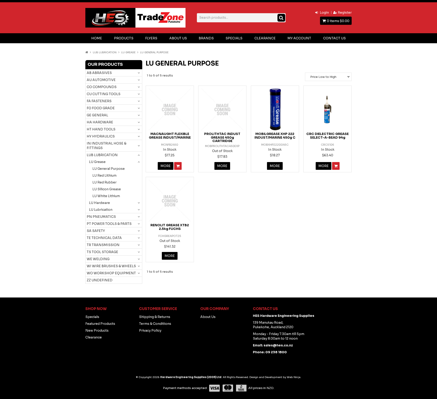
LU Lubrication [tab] (100, 210)
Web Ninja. (294, 377)
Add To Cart (178, 166)
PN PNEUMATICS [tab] (101, 217)
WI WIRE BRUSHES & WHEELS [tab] (111, 266)
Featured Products (100, 324)
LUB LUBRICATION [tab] (102, 155)
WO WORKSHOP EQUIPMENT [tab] (111, 273)
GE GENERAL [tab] (97, 115)
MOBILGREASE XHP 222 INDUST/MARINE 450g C (274, 135)
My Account (299, 38)
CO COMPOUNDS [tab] (102, 87)
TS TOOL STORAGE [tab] (102, 252)
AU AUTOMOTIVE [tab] (101, 80)
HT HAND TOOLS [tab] (101, 129)
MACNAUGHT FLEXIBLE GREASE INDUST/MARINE (170, 135)
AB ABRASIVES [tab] (99, 73)
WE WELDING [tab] (98, 259)
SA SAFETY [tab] (96, 231)
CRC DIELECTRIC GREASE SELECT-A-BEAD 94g (327, 135)
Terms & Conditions (155, 324)
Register (345, 12)
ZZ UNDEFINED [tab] (99, 280)
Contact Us (334, 38)
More (165, 166)
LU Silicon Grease (106, 189)
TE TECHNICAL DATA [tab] (104, 238)
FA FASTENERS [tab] (99, 101)
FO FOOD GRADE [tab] (101, 108)
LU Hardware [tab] (99, 203)
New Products (97, 330)
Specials (234, 38)
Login (324, 12)
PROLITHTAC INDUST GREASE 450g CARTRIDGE (222, 137)
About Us (178, 38)
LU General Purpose (108, 169)
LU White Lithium (106, 196)
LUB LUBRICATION (105, 52)
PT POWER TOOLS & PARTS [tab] (109, 224)
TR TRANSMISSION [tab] (103, 245)
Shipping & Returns (154, 317)
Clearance (265, 38)
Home (96, 38)
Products (123, 38)
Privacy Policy (150, 330)
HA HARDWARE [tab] (100, 122)
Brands (206, 38)
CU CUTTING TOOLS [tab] (103, 94)
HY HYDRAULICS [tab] (101, 136)
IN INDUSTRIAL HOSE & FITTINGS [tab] (106, 145)
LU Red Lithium (104, 175)
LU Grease (128, 52)
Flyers (151, 38)
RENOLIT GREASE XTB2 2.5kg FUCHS (169, 227)
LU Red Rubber (104, 182)
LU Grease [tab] (97, 162)
